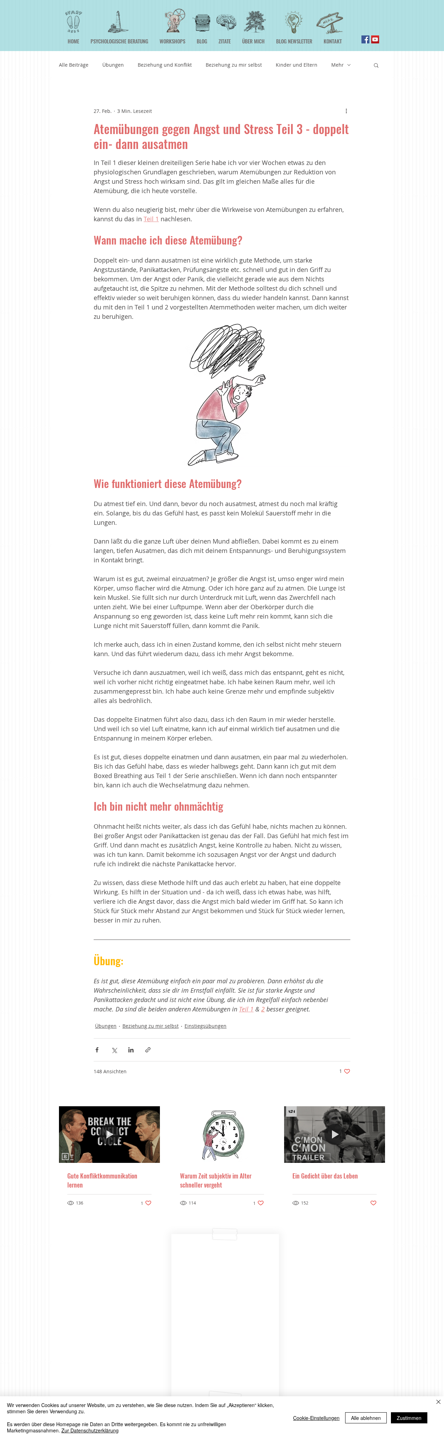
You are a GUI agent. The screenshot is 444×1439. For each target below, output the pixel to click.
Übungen (113, 64)
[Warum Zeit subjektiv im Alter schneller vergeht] (222, 1134)
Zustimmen (409, 1417)
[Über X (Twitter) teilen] (114, 1050)
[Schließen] (438, 1402)
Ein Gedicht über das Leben (325, 1175)
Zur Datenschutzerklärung (90, 1430)
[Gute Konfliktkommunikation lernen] (109, 1134)
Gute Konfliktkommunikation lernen (102, 1180)
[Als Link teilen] (148, 1050)
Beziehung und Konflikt (165, 64)
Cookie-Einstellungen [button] (316, 1417)
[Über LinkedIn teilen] (131, 1050)
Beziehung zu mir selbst (234, 64)
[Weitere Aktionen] (346, 111)
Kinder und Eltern (296, 64)
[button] (376, 65)
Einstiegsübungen (206, 1026)
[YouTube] (375, 39)
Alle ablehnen (366, 1417)
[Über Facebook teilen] (97, 1050)
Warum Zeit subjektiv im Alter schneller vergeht (215, 1180)
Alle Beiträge (73, 64)
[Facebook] (365, 39)
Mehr (337, 64)
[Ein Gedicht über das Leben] (334, 1134)
